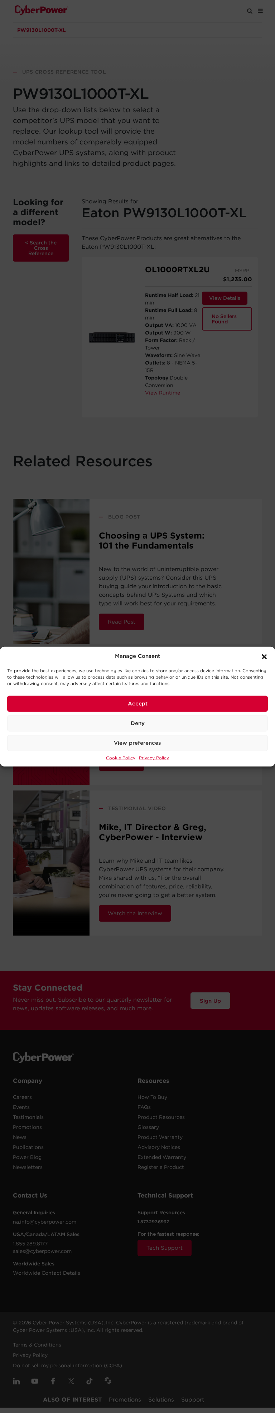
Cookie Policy (120, 757)
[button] (264, 656)
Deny (138, 723)
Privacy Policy (154, 757)
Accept (138, 703)
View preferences (137, 743)
